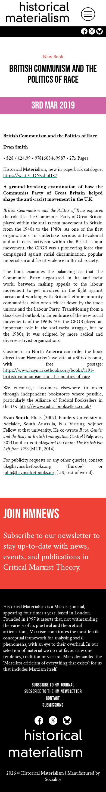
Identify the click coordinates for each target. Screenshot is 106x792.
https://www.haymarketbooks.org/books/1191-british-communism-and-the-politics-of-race (48, 373)
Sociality (53, 779)
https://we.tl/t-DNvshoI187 (30, 175)
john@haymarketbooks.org (29, 472)
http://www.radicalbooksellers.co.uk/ (55, 406)
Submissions (52, 705)
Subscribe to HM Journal (53, 685)
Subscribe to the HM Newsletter (53, 691)
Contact (53, 698)
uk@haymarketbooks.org (27, 466)
